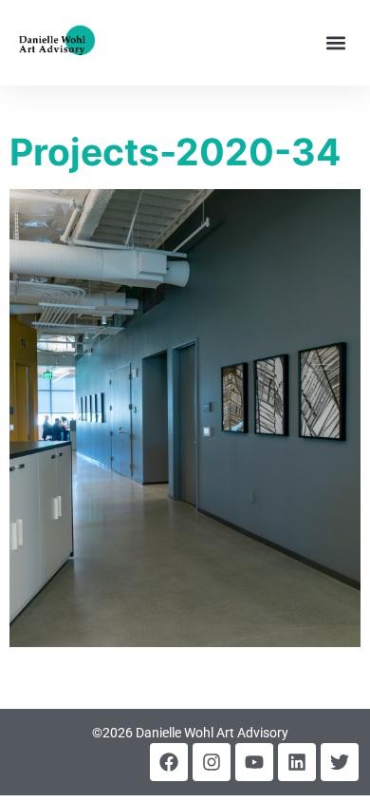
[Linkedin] (297, 762)
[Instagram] (212, 762)
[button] (335, 43)
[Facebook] (169, 762)
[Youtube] (254, 762)
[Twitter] (340, 762)
